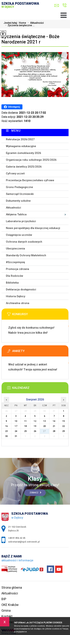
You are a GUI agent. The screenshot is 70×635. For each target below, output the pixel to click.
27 (44, 431)
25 (25, 431)
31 (16, 436)
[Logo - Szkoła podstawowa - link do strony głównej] (21, 8)
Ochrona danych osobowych (24, 241)
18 (25, 426)
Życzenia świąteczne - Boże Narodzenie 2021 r (30, 39)
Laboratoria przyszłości (21, 221)
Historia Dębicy (15, 296)
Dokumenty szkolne (18, 200)
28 (54, 431)
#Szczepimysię (15, 262)
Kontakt (6, 616)
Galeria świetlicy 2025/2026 (24, 166)
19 (35, 426)
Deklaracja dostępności (21, 289)
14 (54, 421)
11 (25, 421)
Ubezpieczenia (15, 248)
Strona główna (11, 587)
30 (6, 436)
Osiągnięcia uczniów (19, 235)
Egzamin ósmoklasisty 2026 (23, 153)
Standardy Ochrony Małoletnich (26, 255)
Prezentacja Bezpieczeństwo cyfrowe (30, 180)
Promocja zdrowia (17, 269)
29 (63, 431)
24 (16, 431)
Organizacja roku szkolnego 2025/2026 (31, 159)
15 (63, 421)
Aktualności (35, 23)
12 (35, 421)
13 (44, 421)
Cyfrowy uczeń (15, 173)
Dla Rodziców (14, 275)
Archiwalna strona (17, 303)
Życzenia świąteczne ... (20, 25)
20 (44, 426)
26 (35, 431)
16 (6, 426)
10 (16, 421)
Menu (16, 130)
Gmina (6, 610)
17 (16, 426)
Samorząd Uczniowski (20, 194)
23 (6, 431)
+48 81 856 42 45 (64, 5)
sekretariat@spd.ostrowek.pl (57, 5)
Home (22, 23)
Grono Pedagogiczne (19, 187)
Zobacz (34, 492)
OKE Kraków (10, 605)
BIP (3, 599)
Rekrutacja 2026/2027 (20, 139)
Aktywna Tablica (16, 214)
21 (54, 426)
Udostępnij (14, 106)
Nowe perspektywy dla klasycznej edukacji (33, 228)
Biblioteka (12, 282)
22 (63, 426)
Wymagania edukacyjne (21, 146)
